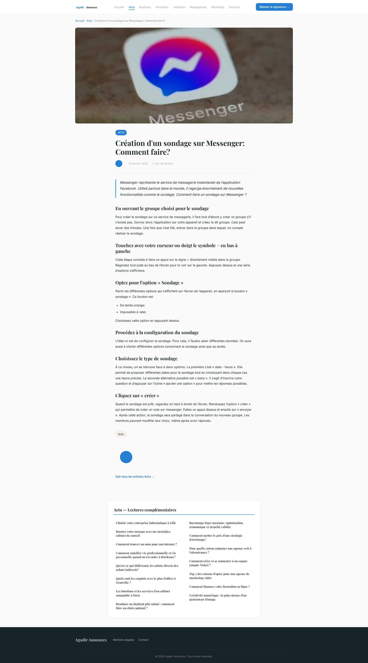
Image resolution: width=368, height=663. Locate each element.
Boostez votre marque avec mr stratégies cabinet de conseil (143, 533)
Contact (144, 639)
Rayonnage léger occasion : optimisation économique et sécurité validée (216, 525)
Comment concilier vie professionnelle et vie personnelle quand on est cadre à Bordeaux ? (146, 555)
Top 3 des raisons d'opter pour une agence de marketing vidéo (219, 576)
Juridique (179, 6)
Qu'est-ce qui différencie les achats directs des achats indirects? (147, 568)
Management (198, 6)
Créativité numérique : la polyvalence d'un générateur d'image (217, 597)
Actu (132, 6)
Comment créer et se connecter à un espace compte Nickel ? (218, 563)
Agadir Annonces (91, 639)
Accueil (119, 6)
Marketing (217, 6)
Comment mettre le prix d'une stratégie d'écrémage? (215, 537)
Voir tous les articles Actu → (134, 476)
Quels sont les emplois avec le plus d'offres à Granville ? (146, 580)
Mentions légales (123, 639)
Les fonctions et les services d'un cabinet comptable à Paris (143, 593)
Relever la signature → (274, 6)
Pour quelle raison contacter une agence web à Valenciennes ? (220, 550)
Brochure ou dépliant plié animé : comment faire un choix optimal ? (145, 606)
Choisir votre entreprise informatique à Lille (146, 523)
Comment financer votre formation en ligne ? (219, 586)
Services (234, 6)
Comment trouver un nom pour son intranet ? (146, 544)
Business (145, 6)
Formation (161, 6)
